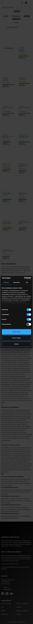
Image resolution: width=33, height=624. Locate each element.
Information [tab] (16, 282)
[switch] (29, 314)
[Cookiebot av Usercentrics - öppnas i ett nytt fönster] (24, 278)
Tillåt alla (17, 332)
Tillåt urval (16, 338)
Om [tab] (27, 282)
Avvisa (16, 344)
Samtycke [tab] (6, 282)
